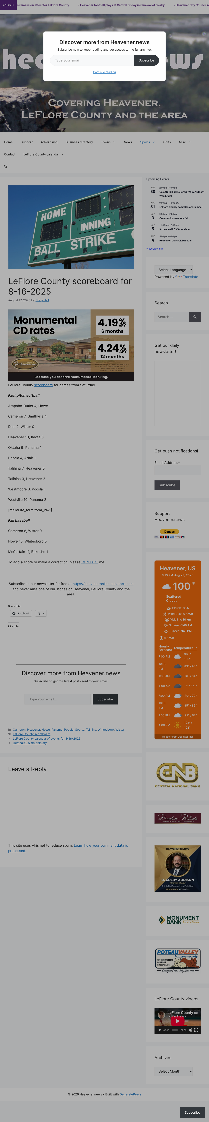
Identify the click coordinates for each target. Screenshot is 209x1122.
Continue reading (104, 72)
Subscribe (146, 60)
